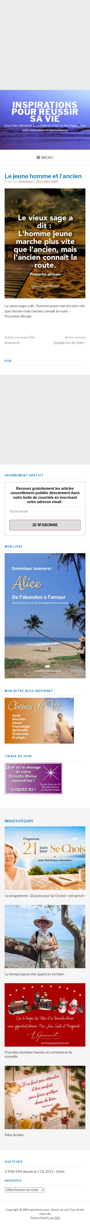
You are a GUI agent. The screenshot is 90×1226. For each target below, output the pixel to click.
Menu (47, 157)
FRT (57, 1218)
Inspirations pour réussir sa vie (45, 112)
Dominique (25, 181)
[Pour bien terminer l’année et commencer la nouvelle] (45, 1045)
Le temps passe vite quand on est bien (34, 974)
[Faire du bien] (45, 1128)
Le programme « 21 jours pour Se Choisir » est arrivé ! (45, 896)
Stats (60, 1172)
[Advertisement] (45, 45)
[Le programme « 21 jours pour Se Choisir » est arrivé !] (45, 889)
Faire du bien (14, 1135)
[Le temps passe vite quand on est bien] (45, 967)
